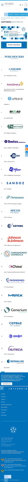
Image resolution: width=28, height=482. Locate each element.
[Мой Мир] (26, 152)
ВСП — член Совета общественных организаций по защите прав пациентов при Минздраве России (15, 460)
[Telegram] (26, 155)
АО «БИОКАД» (8, 118)
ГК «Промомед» (8, 287)
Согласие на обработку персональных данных (12, 451)
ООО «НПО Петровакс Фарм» (13, 203)
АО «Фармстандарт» (10, 133)
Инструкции (4, 409)
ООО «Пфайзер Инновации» (12, 175)
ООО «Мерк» (8, 301)
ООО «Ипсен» (8, 217)
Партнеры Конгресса (6, 404)
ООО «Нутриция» (9, 354)
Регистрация (4, 407)
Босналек (7, 367)
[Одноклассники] (26, 149)
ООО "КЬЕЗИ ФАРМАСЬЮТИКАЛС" (14, 272)
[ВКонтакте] (26, 146)
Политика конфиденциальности (8, 450)
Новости (22, 14)
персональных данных (7, 379)
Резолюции (4, 415)
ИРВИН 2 (6, 104)
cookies (10, 376)
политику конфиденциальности (10, 380)
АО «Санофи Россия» (10, 75)
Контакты (3, 396)
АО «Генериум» (8, 316)
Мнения (17, 14)
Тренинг (3, 412)
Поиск (25, 9)
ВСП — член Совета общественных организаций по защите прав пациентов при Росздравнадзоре (15, 466)
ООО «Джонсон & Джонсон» (12, 245)
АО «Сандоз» (8, 189)
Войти (26, 3)
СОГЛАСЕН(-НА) (7, 383)
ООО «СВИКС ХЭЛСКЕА (11, 148)
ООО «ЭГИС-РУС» (9, 161)
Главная (11, 14)
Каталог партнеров (14, 44)
